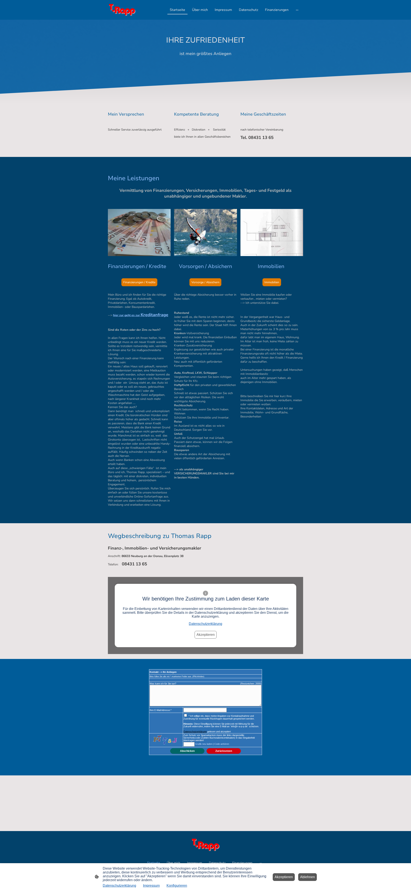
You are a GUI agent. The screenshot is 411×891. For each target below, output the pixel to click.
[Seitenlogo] (122, 9)
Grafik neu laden (203, 744)
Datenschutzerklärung (205, 624)
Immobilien (271, 282)
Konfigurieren (177, 885)
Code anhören (221, 744)
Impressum (151, 885)
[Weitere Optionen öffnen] (297, 10)
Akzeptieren (206, 634)
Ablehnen (307, 877)
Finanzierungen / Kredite (139, 282)
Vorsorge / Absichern (205, 282)
